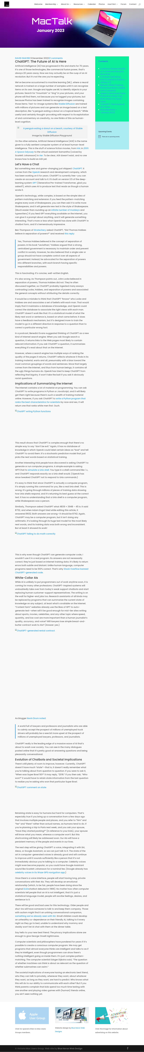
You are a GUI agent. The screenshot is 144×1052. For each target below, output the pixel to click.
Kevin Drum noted (36, 718)
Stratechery (40, 230)
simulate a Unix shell (38, 469)
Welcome (38, 4)
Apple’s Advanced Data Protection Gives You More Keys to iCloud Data (112, 97)
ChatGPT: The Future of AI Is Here (112, 105)
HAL (79, 148)
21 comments (56, 58)
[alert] (112, 136)
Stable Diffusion (66, 103)
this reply (69, 233)
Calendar (92, 4)
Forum (123, 4)
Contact (132, 4)
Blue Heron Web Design (70, 1048)
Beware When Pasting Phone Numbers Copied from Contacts (112, 88)
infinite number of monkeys (65, 210)
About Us (65, 4)
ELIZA (26, 888)
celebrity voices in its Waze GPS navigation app (40, 872)
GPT (34, 182)
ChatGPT (77, 168)
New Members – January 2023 (108, 111)
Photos (102, 4)
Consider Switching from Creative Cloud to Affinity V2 (112, 79)
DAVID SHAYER (22, 58)
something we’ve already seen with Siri (35, 916)
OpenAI (36, 172)
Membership (50, 4)
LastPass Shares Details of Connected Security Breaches (112, 71)
